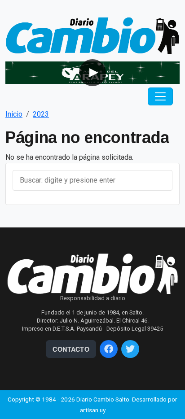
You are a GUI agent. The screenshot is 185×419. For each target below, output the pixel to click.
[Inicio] (92, 35)
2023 (41, 114)
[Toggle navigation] (160, 96)
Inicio (13, 114)
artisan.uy (93, 410)
